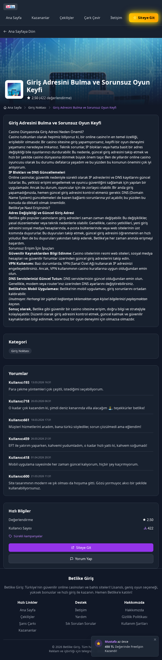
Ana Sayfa (14, 17)
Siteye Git (83, 547)
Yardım (80, 616)
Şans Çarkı (27, 623)
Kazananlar (41, 17)
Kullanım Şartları (134, 623)
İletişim (116, 17)
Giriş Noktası (37, 107)
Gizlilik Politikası (134, 616)
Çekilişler (67, 17)
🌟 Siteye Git (143, 17)
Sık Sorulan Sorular (81, 623)
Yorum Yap (83, 558)
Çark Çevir (92, 17)
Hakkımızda (134, 610)
